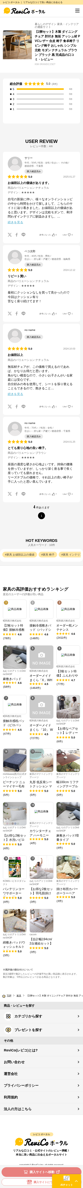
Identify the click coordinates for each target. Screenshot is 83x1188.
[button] (66, 1181)
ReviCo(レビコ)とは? (21, 1050)
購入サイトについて (46, 1182)
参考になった (48, 235)
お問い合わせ (14, 1062)
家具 (19, 995)
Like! (68, 235)
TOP (9, 995)
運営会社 (11, 1074)
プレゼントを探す (28, 1030)
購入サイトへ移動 (42, 1172)
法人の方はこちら (18, 1109)
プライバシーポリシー (21, 1085)
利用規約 (11, 1097)
